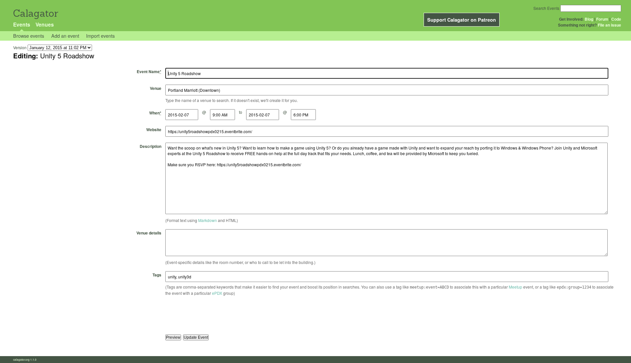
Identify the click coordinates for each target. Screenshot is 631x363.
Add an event (65, 35)
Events (21, 24)
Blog (589, 19)
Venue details (148, 233)
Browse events (28, 35)
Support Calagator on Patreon (461, 19)
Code (616, 19)
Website (153, 129)
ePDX (217, 293)
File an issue (609, 25)
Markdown (207, 220)
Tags (156, 275)
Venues (44, 24)
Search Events (546, 8)
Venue (155, 88)
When (155, 113)
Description (150, 146)
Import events (100, 35)
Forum (602, 19)
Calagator (35, 13)
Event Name (149, 71)
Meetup (515, 287)
